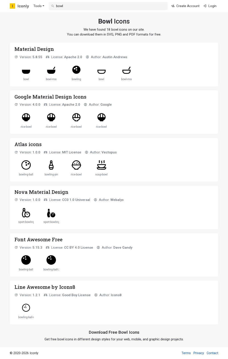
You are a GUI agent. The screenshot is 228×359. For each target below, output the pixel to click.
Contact (212, 353)
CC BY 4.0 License (78, 248)
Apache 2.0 (73, 57)
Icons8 (116, 295)
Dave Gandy (122, 248)
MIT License (71, 152)
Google (106, 105)
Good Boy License (76, 295)
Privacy (198, 353)
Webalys (117, 200)
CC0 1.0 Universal (76, 200)
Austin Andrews (114, 57)
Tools (37, 6)
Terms (186, 353)
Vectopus (109, 152)
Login (211, 6)
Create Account (187, 6)
